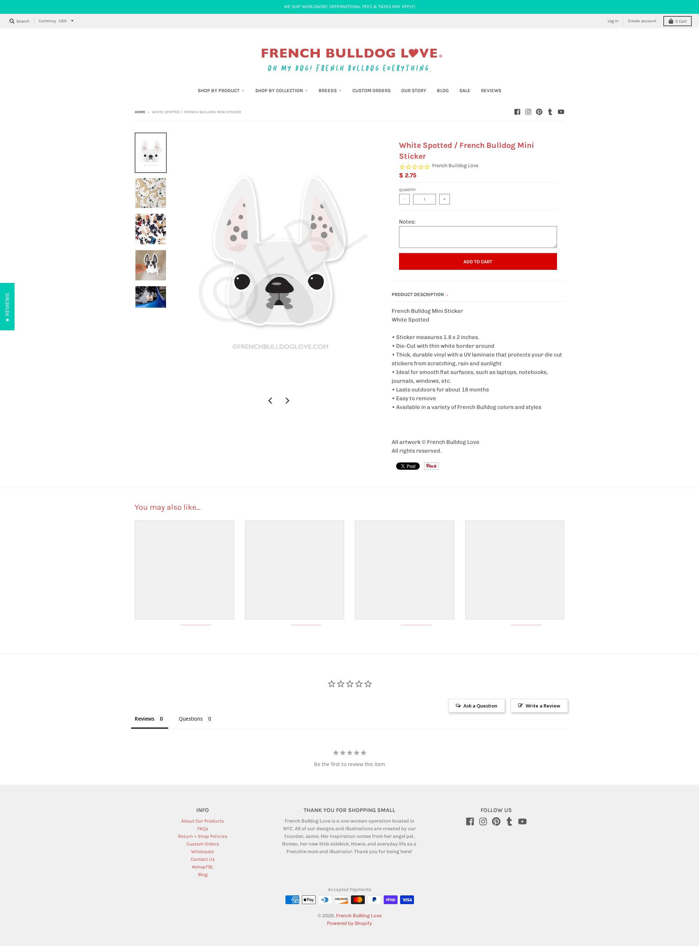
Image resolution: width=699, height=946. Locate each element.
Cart (681, 21)
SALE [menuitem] (464, 90)
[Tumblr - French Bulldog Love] (550, 112)
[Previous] (271, 401)
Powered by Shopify (349, 923)
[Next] (287, 401)
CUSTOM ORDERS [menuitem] (371, 90)
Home (140, 112)
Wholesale (202, 851)
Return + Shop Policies (202, 836)
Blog (203, 874)
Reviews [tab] (144, 718)
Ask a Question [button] (480, 705)
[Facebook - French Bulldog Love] (517, 112)
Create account (642, 21)
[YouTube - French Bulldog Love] (561, 112)
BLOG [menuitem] (443, 90)
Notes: (407, 221)
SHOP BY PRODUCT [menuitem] (219, 90)
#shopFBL (202, 867)
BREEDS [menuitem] (328, 90)
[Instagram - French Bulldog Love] (528, 112)
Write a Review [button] (543, 705)
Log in (613, 21)
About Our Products (202, 821)
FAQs (202, 828)
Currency (47, 21)
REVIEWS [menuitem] (491, 90)
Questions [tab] (191, 718)
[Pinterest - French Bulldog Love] (539, 112)
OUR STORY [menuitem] (413, 90)
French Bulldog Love (455, 165)
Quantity (407, 190)
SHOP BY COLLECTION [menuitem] (279, 90)
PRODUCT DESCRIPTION (418, 294)
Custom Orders (202, 844)
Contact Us (203, 859)
